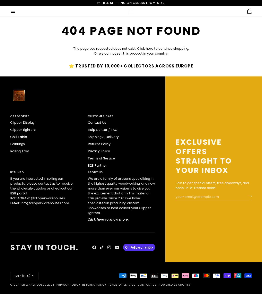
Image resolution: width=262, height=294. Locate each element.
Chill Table (18, 137)
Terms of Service (101, 158)
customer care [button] (101, 116)
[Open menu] (16, 11)
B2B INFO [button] (17, 172)
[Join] (248, 196)
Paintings (17, 144)
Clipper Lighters (23, 129)
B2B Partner (97, 165)
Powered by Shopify (174, 285)
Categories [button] (19, 116)
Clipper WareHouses (30, 285)
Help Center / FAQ (102, 129)
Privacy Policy (99, 151)
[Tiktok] (101, 247)
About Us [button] (95, 172)
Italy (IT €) (22, 276)
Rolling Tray (19, 151)
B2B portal (18, 193)
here (149, 48)
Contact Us (97, 122)
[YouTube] (117, 247)
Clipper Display (22, 122)
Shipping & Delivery (103, 137)
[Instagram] (109, 247)
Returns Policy (99, 144)
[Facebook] (94, 247)
